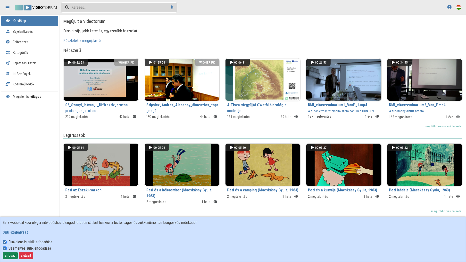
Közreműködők (23, 84)
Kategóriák (20, 52)
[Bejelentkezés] (449, 7)
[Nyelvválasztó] (458, 7)
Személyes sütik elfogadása (29, 248)
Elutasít (26, 255)
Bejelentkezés (22, 31)
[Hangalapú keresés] (172, 7)
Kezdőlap (19, 21)
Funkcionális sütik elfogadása (30, 242)
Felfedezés (20, 42)
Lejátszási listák (24, 63)
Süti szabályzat (15, 232)
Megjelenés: (26, 96)
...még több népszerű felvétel (442, 126)
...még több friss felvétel (445, 211)
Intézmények (21, 74)
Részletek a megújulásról (82, 40)
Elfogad (10, 255)
